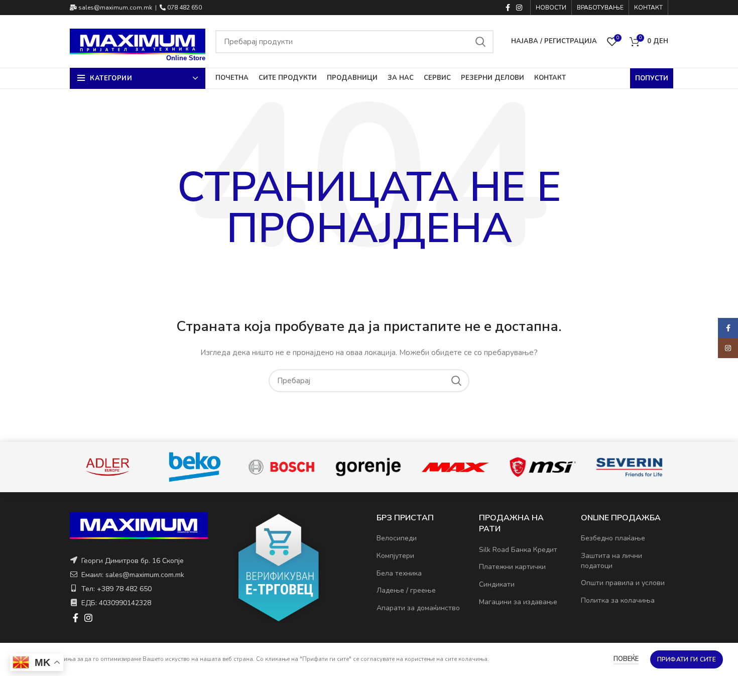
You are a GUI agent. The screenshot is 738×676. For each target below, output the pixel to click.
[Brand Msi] (542, 467)
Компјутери (395, 555)
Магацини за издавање (518, 602)
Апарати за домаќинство (418, 608)
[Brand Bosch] (281, 467)
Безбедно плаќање (613, 538)
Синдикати (497, 584)
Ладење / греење (406, 590)
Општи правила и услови (623, 583)
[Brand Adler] (107, 466)
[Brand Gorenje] (368, 467)
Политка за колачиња (618, 600)
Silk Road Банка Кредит (518, 549)
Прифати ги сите (686, 659)
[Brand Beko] (194, 467)
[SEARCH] (480, 41)
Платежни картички (512, 567)
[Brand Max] (455, 467)
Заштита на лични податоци (611, 561)
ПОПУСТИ (651, 78)
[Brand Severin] (629, 467)
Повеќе (626, 658)
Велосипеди (397, 538)
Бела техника (399, 573)
